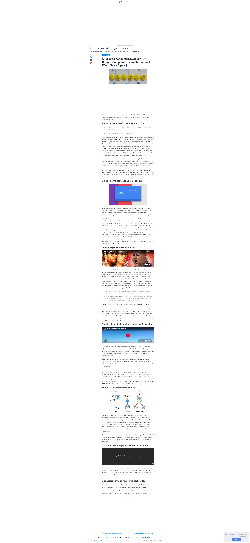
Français (135, 537)
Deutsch (101, 537)
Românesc (149, 537)
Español (142, 537)
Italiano (128, 537)
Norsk (122, 537)
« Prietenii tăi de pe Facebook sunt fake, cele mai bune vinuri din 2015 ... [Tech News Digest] (113, 532)
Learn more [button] (243, 536)
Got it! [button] (236, 539)
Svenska (116, 537)
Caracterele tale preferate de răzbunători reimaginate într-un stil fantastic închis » (144, 532)
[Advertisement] (125, 15)
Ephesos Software (126, 2)
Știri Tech (106, 55)
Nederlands (109, 537)
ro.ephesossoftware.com (99, 540)
